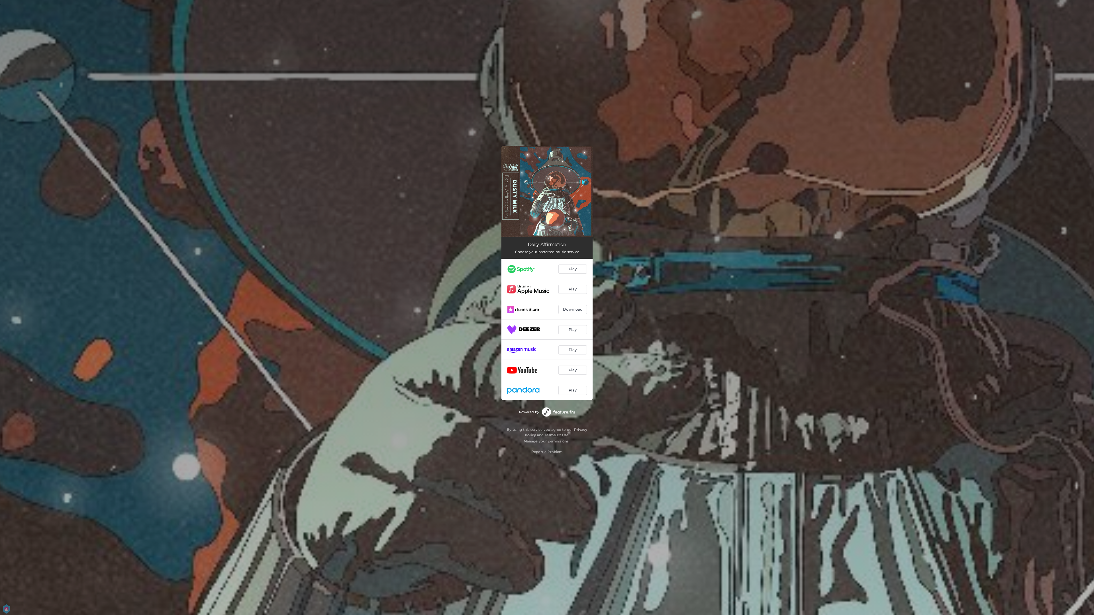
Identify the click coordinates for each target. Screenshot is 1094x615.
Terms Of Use (557, 435)
